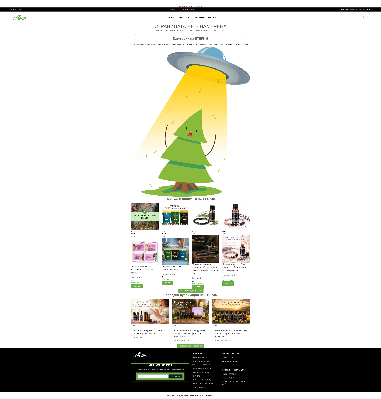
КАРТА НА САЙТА (199, 387)
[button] (137, 286)
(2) (162, 277)
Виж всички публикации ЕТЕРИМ (190, 346)
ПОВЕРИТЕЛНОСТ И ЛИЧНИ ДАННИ (233, 383)
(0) (132, 280)
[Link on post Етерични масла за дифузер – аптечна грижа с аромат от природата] (190, 312)
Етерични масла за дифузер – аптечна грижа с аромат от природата (189, 333)
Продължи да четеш (142, 337)
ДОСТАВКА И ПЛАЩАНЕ (201, 365)
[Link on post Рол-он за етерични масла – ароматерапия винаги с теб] (150, 312)
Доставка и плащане (347, 9)
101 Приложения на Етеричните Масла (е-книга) (142, 269)
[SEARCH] (247, 34)
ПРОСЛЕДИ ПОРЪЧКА (200, 372)
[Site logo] (20, 17)
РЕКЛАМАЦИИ (228, 378)
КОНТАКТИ (196, 376)
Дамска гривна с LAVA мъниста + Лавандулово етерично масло (234, 267)
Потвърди (176, 376)
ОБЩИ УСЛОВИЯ (229, 374)
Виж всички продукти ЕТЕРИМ (191, 291)
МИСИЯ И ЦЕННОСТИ (200, 361)
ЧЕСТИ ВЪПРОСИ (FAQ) (201, 368)
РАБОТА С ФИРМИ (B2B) (201, 380)
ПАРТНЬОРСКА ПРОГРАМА (202, 383)
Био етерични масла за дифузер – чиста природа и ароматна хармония (231, 333)
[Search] (358, 18)
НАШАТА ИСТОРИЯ (199, 357)
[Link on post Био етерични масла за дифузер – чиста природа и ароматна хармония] (231, 312)
